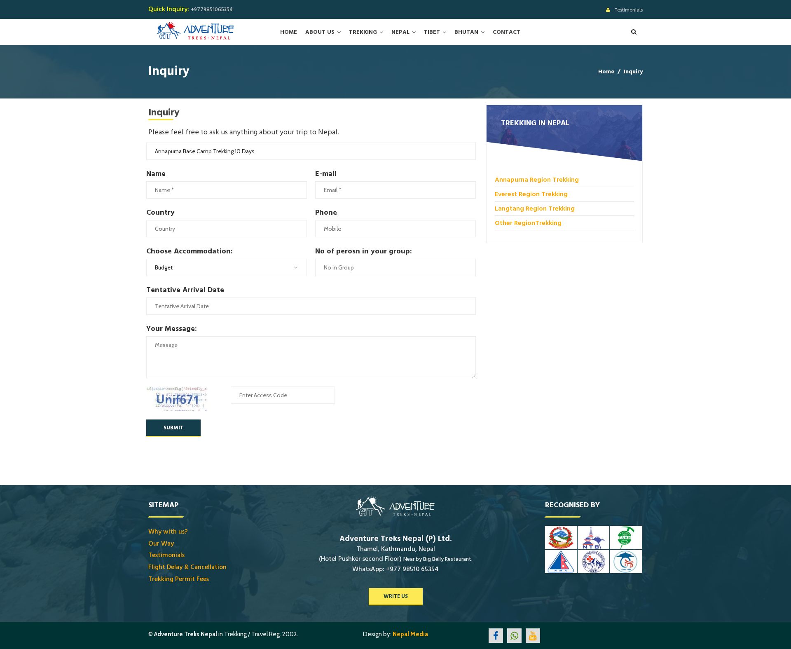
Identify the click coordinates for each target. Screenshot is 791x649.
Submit (173, 427)
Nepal (400, 32)
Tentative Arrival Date (185, 290)
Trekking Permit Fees (178, 578)
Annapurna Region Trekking (537, 179)
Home (288, 32)
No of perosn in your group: (363, 251)
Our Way (161, 543)
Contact (506, 32)
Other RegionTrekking (528, 222)
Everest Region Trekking (531, 194)
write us (396, 596)
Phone (326, 212)
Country (160, 212)
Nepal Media (410, 634)
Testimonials (628, 10)
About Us (320, 32)
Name (156, 174)
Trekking (363, 32)
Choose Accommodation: (189, 251)
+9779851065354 (212, 9)
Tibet (432, 32)
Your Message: (171, 328)
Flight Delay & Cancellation (187, 567)
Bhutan (466, 32)
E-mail (326, 174)
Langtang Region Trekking (535, 208)
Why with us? (168, 531)
